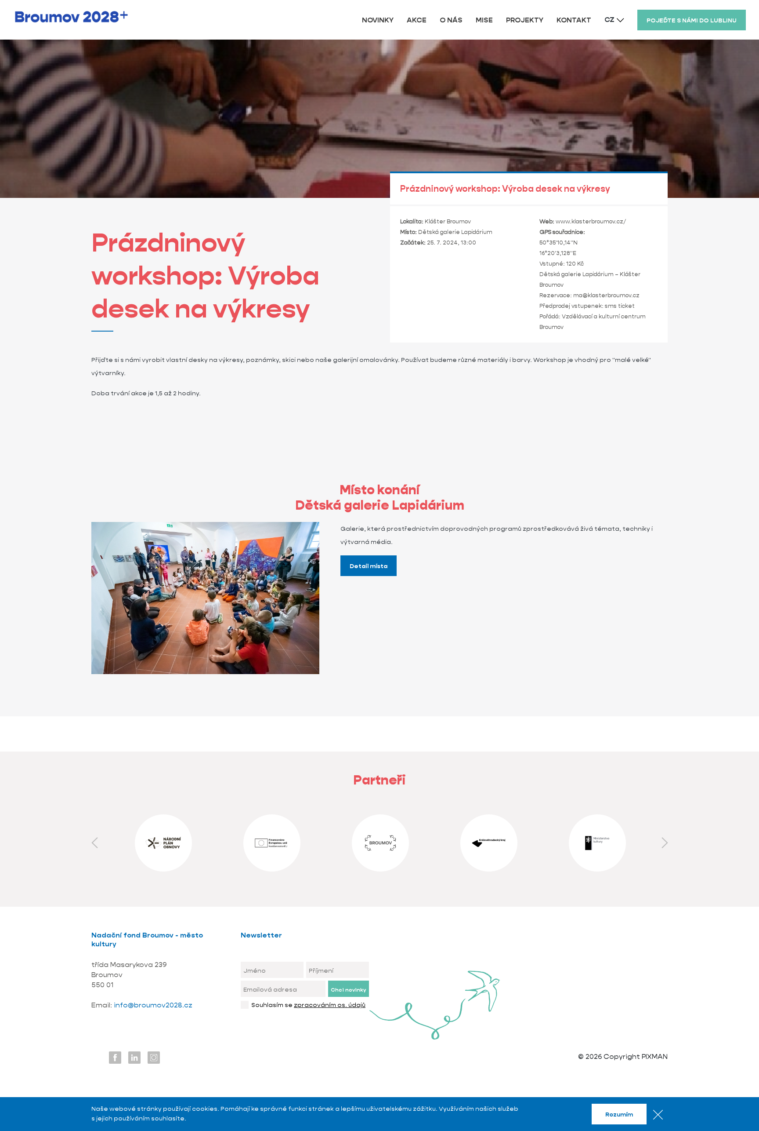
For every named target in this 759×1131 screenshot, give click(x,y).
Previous (94, 843)
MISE (484, 20)
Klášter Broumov (448, 221)
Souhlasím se (308, 1005)
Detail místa (368, 566)
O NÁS (451, 20)
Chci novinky (348, 989)
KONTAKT (574, 20)
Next (664, 843)
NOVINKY (378, 20)
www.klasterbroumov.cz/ (591, 221)
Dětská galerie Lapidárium (455, 232)
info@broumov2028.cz (153, 1005)
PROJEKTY (524, 20)
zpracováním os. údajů (329, 1005)
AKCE (416, 20)
